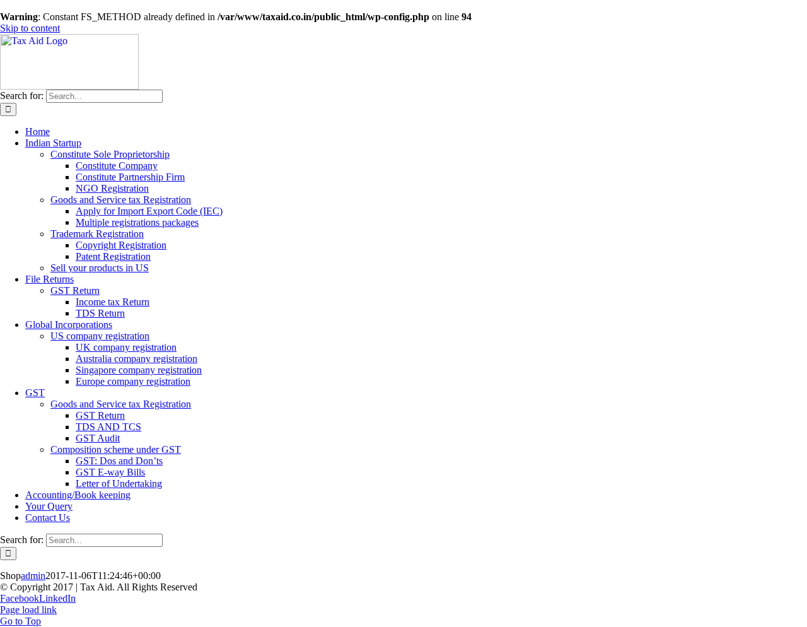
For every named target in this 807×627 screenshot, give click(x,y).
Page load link (28, 609)
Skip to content (30, 28)
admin (33, 575)
